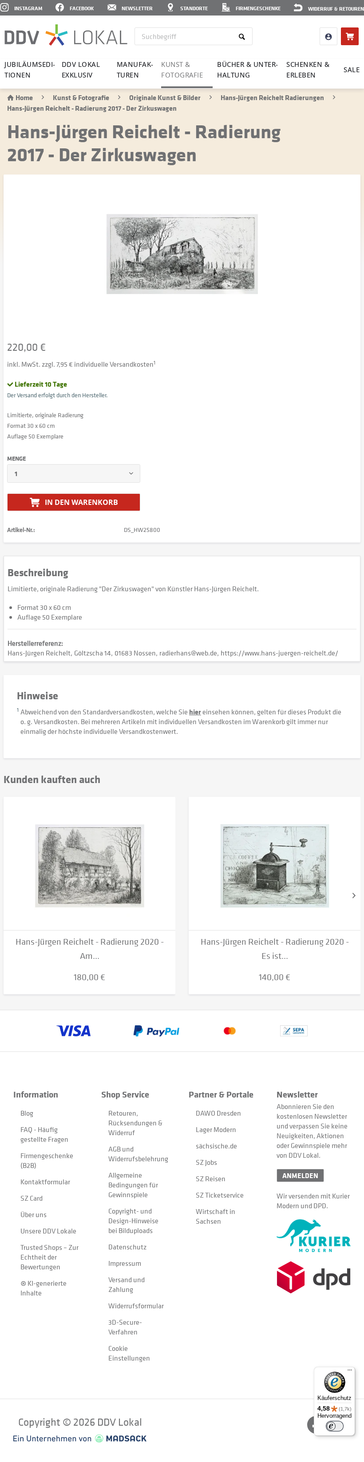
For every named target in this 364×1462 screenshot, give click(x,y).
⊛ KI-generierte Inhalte (43, 1288)
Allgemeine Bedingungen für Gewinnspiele (133, 1184)
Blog (26, 1113)
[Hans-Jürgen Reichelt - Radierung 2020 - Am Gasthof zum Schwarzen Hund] (89, 864)
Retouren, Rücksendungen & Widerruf (135, 1122)
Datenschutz (127, 1247)
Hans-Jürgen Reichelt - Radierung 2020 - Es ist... (275, 949)
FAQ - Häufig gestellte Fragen (44, 1134)
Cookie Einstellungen (129, 1353)
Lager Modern (216, 1129)
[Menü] (349, 1372)
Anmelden (300, 1175)
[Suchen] (243, 36)
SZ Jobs (206, 1162)
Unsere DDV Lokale (48, 1231)
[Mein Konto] (328, 36)
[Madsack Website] (79, 1438)
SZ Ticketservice (220, 1195)
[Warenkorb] (350, 36)
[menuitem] (194, 36)
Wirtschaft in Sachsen (215, 1216)
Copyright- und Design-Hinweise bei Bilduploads (133, 1220)
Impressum (124, 1263)
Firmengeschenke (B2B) (46, 1160)
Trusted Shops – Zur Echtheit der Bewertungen (49, 1257)
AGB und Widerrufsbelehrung (138, 1153)
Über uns (33, 1214)
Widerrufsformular (136, 1306)
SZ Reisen (211, 1178)
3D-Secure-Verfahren (125, 1327)
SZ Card (31, 1198)
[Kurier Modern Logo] (314, 1235)
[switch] (335, 1426)
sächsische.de (216, 1146)
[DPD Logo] (314, 1277)
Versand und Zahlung (126, 1284)
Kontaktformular (45, 1182)
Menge (16, 458)
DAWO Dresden (218, 1113)
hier (195, 712)
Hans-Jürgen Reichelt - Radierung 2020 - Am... (90, 949)
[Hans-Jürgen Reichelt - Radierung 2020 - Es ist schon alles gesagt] (274, 864)
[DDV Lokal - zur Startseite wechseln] (65, 35)
